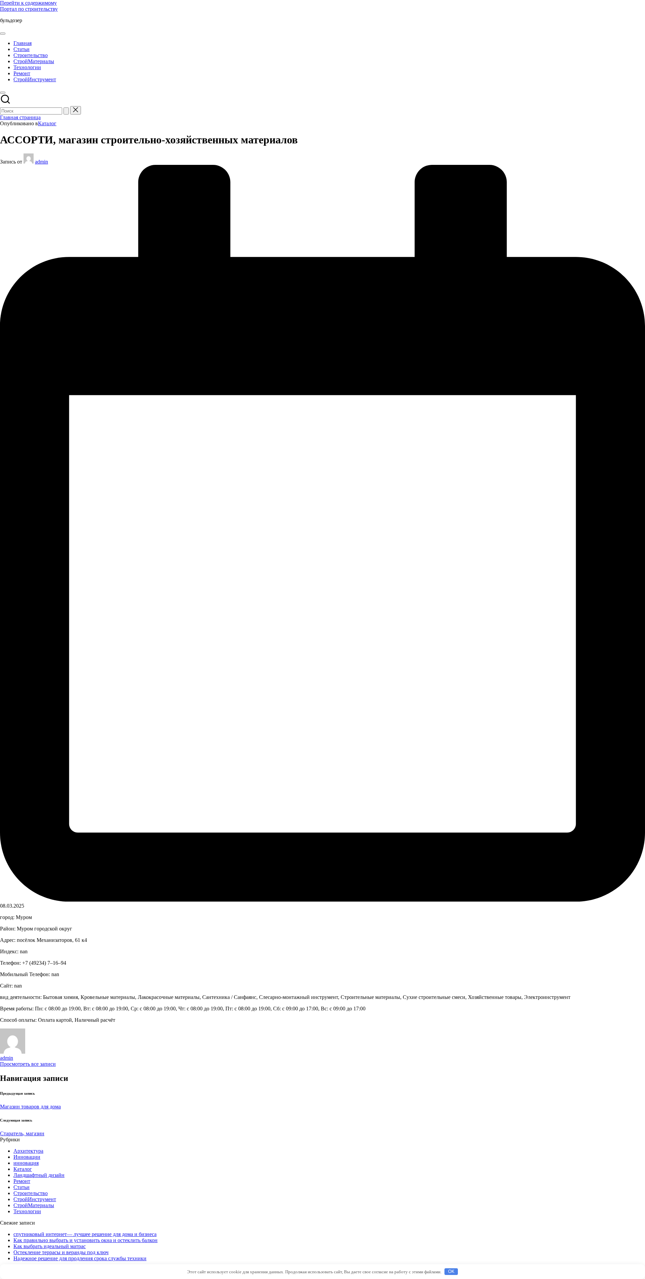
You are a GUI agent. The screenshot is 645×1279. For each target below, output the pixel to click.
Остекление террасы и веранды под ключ (61, 1252)
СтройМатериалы (33, 1205)
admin (6, 1058)
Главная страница (20, 117)
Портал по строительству (29, 9)
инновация (26, 1163)
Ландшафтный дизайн (38, 1175)
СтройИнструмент (34, 1199)
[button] (66, 111)
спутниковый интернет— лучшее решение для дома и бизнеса (85, 1234)
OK (451, 1271)
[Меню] (2, 34)
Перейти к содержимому (28, 3)
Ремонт (21, 1181)
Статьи (21, 1187)
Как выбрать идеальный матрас (49, 1246)
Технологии (27, 1211)
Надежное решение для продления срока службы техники (79, 1258)
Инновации (26, 1157)
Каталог (47, 123)
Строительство (30, 1193)
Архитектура (28, 1151)
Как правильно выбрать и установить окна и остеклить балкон (85, 1240)
